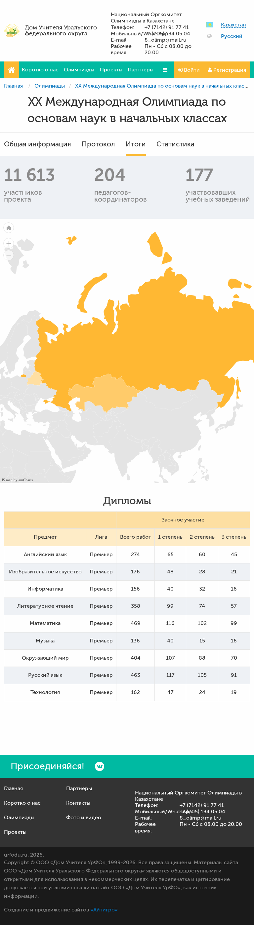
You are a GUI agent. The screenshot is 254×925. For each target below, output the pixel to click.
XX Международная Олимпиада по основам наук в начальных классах (164, 86)
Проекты (111, 70)
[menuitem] (35, 378)
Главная (13, 86)
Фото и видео (83, 818)
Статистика (175, 144)
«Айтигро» (104, 910)
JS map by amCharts (17, 480)
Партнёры (140, 70)
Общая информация (37, 144)
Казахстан (233, 25)
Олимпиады (79, 70)
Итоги (136, 144)
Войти (191, 70)
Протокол (98, 144)
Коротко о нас (40, 70)
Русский (231, 36)
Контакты (78, 803)
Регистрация (229, 70)
